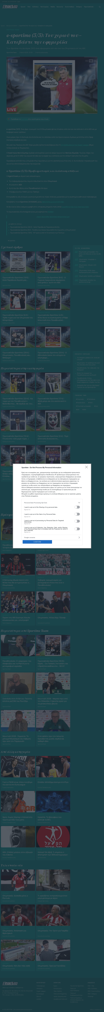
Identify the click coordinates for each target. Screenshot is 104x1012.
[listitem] (52, 503)
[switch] (77, 507)
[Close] (87, 468)
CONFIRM (37, 542)
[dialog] (52, 506)
